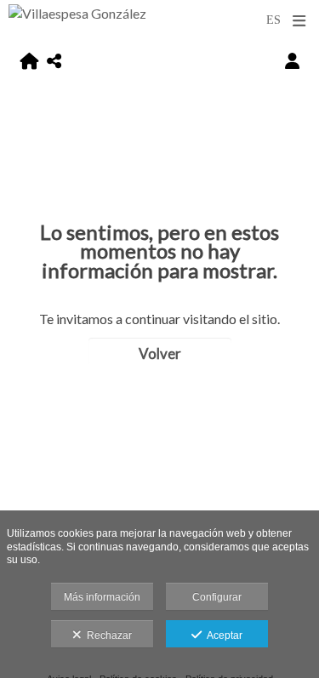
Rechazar (107, 635)
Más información (102, 597)
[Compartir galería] (54, 61)
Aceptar (222, 635)
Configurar (217, 597)
